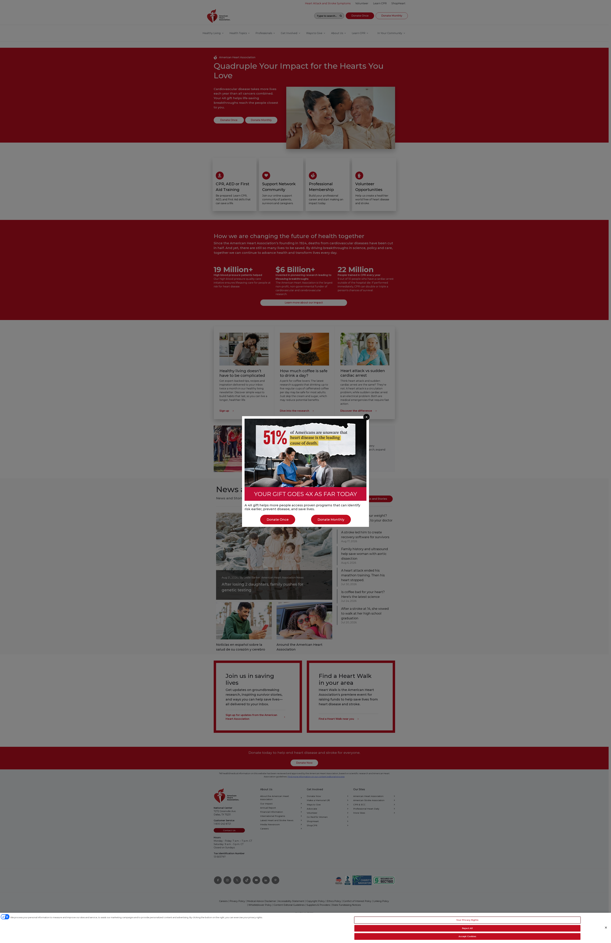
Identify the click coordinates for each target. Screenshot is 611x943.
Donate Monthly (331, 519)
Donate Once (278, 519)
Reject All (467, 928)
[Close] (605, 927)
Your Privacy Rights (467, 920)
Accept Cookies (467, 936)
